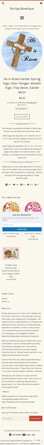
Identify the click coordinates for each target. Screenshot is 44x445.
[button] (22, 215)
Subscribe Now (22, 229)
